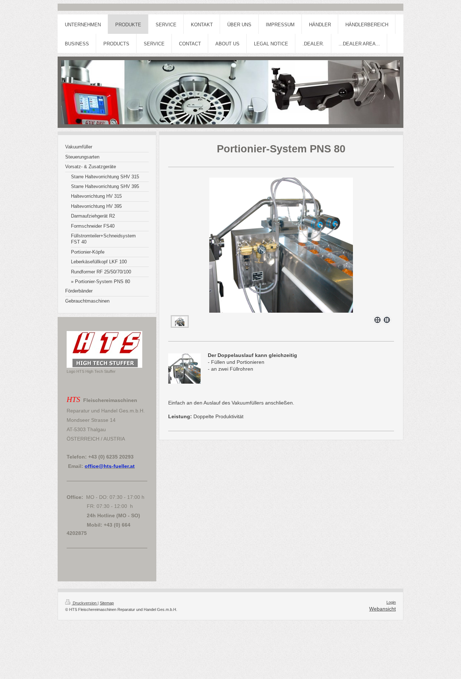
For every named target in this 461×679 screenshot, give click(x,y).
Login (391, 602)
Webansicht (382, 609)
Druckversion (85, 603)
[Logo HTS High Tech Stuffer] (104, 349)
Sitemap (107, 603)
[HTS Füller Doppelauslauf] (281, 245)
